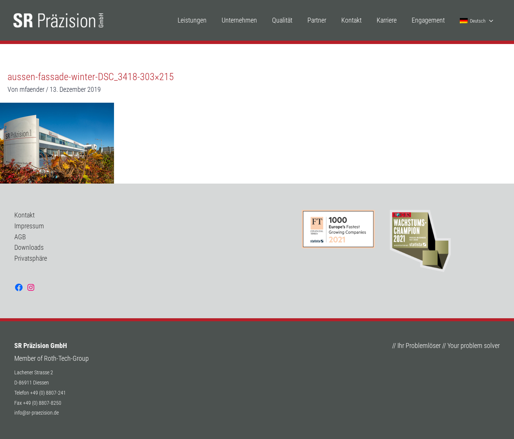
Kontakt (24, 215)
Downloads (29, 247)
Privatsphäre (30, 258)
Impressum (29, 226)
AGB (20, 237)
